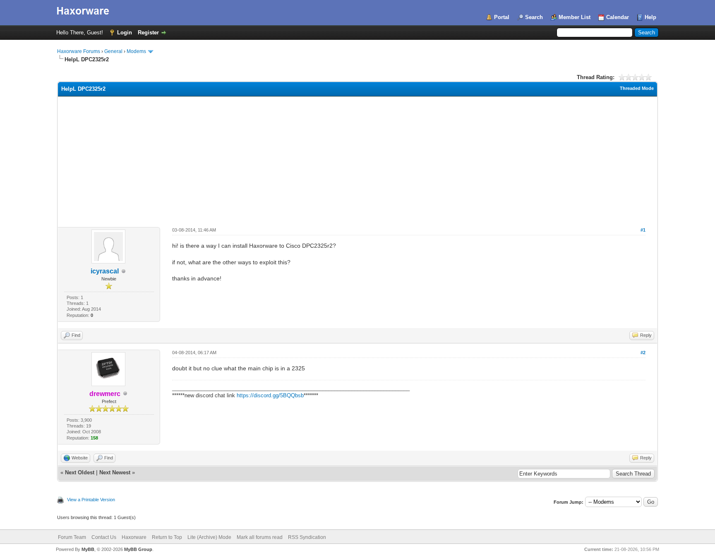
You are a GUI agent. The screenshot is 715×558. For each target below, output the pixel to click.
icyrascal (105, 271)
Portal (501, 17)
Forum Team (72, 537)
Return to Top (167, 537)
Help (650, 17)
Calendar (617, 17)
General (113, 51)
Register (148, 32)
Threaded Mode (637, 88)
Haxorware (134, 537)
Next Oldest (79, 472)
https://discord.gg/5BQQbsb (270, 395)
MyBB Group (138, 549)
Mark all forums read (260, 537)
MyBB (88, 549)
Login (124, 32)
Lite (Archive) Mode (209, 537)
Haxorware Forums (78, 51)
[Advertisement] (357, 159)
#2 (643, 352)
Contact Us (103, 537)
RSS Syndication (307, 537)
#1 (643, 229)
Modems (136, 51)
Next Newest (114, 472)
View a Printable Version (91, 499)
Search (534, 17)
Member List (574, 17)
